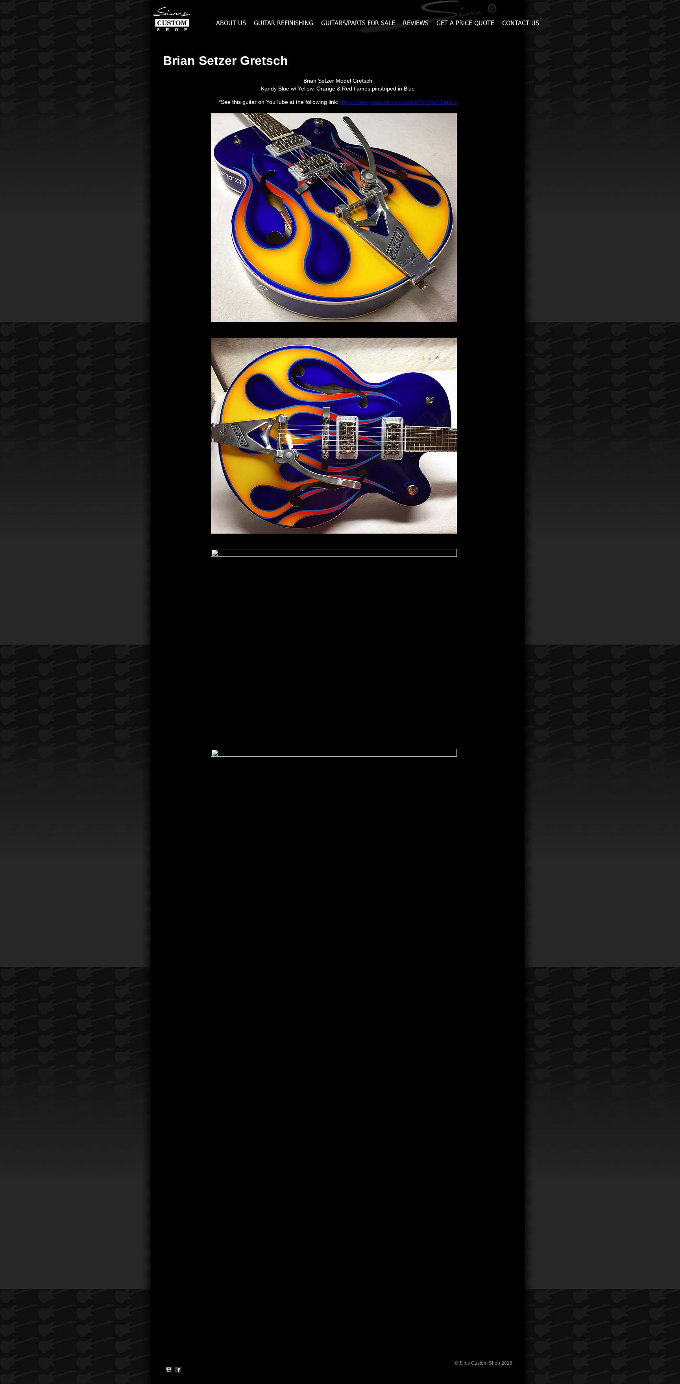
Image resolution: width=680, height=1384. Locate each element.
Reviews (416, 23)
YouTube (169, 1370)
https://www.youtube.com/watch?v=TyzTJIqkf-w (398, 102)
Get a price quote (465, 23)
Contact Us (520, 23)
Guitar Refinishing (283, 23)
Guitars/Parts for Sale (358, 23)
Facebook (178, 1370)
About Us (231, 23)
